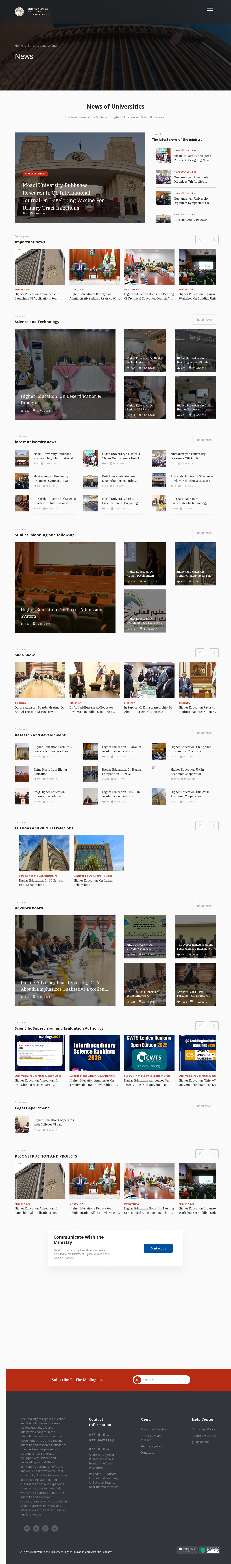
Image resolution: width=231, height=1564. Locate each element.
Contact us (147, 1453)
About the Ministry (153, 1429)
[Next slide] (199, 239)
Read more (204, 320)
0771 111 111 (98, 1435)
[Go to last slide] (214, 239)
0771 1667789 (100, 1440)
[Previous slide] (214, 825)
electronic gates (151, 1446)
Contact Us (158, 1248)
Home (19, 46)
